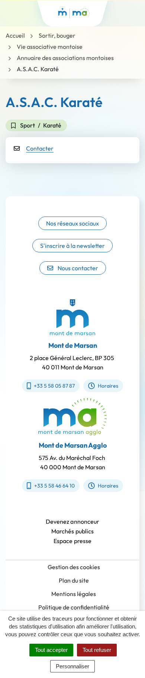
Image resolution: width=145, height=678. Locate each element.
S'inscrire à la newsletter (72, 245)
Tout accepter (51, 650)
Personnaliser (72, 666)
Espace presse (72, 541)
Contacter (40, 148)
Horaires (108, 385)
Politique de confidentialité (73, 607)
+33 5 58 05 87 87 (54, 385)
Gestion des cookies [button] (74, 567)
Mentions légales (73, 593)
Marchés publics (72, 531)
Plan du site (74, 580)
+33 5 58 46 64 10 (54, 485)
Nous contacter (78, 268)
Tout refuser (97, 650)
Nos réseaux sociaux (72, 223)
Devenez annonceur (73, 521)
